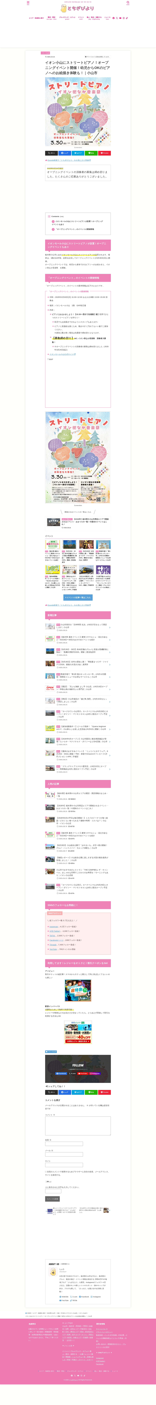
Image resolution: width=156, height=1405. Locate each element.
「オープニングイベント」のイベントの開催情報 (73, 229)
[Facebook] (114, 18)
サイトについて (102, 1329)
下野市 (85, 1326)
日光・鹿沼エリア (72, 1332)
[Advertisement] (78, 34)
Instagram (54, 927)
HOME (29, 1313)
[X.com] (117, 18)
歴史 (68, 1360)
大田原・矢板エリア (74, 1337)
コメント (50, 1115)
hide (62, 216)
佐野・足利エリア (72, 1329)
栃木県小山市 (51, 1313)
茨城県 (85, 1337)
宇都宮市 (83, 1329)
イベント (65, 1351)
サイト (48, 1161)
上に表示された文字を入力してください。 (62, 1187)
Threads (53, 945)
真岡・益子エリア (73, 1335)
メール (49, 1151)
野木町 (78, 1326)
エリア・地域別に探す (36, 18)
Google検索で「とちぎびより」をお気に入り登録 (68, 160)
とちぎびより (73, 1380)
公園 (81, 1354)
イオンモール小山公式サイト (62, 354)
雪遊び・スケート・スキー (82, 1360)
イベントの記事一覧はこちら (78, 597)
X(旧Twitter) (100, 1361)
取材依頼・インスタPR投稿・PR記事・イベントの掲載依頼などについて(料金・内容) (111, 1338)
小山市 (64, 1326)
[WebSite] (63, 1297)
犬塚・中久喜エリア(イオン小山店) (67, 1313)
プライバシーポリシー (104, 1332)
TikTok (53, 936)
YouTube (53, 949)
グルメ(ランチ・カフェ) (79, 1351)
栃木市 (71, 1326)
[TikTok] (127, 18)
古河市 (69, 1340)
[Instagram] (124, 18)
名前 (48, 1140)
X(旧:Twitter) (55, 931)
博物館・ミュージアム (74, 1357)
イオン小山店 (45, 53)
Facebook (100, 1364)
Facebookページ (56, 940)
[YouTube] (120, 18)
